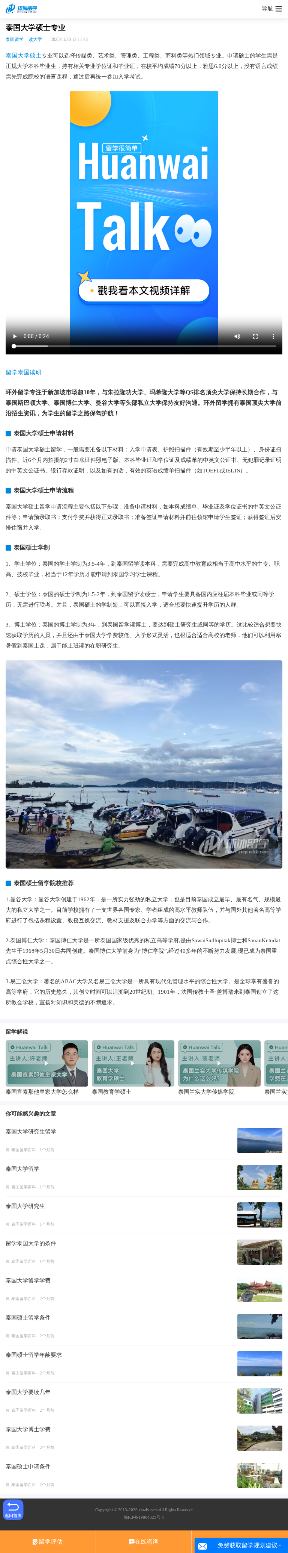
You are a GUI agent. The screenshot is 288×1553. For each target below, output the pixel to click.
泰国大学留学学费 (28, 1281)
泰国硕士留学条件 (28, 1318)
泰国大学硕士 (24, 55)
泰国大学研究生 (25, 1206)
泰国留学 (15, 39)
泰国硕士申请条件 (28, 1467)
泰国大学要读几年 (28, 1392)
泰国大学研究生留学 (31, 1132)
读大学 (35, 39)
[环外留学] (22, 9)
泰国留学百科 (23, 1149)
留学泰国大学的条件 (31, 1243)
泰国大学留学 (22, 1169)
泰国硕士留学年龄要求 (34, 1355)
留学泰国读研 (24, 372)
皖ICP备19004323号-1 (144, 1517)
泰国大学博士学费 (28, 1429)
